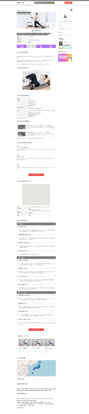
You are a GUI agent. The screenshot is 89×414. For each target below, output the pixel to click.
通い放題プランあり (45, 34)
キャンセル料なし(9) (20, 405)
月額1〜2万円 (44, 33)
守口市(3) (49, 390)
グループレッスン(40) (20, 398)
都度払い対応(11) (51, 403)
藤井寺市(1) (38, 390)
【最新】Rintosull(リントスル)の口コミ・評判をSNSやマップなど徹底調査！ (39, 125)
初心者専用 (48, 33)
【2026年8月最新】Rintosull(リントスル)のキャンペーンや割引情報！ (38, 132)
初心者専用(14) (41, 402)
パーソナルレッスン (34, 33)
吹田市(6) (34, 390)
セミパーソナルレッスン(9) (29, 398)
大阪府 (24, 33)
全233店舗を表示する (20, 378)
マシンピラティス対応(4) (21, 403)
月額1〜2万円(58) (26, 400)
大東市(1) (25, 390)
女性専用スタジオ (39, 34)
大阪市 (18, 33)
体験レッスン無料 (25, 34)
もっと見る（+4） (20, 407)
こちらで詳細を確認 (50, 2)
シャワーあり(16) (47, 402)
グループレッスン (28, 33)
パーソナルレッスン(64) (38, 398)
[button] (49, 81)
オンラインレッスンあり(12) (47, 398)
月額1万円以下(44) (20, 400)
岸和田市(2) (30, 390)
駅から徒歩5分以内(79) (29, 403)
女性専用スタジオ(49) (20, 402)
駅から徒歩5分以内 (19, 34)
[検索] (71, 0)
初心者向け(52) (35, 402)
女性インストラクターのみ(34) (29, 405)
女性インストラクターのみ (32, 34)
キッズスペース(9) (37, 403)
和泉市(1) (18, 390)
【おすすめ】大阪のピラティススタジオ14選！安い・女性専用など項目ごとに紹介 (30, 138)
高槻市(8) (46, 390)
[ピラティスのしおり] (21, 3)
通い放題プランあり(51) (29, 402)
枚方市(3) (22, 390)
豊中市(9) (42, 390)
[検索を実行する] (71, 10)
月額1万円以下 (40, 33)
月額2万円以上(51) (33, 400)
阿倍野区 (21, 33)
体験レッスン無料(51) (44, 403)
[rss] (70, 0)
